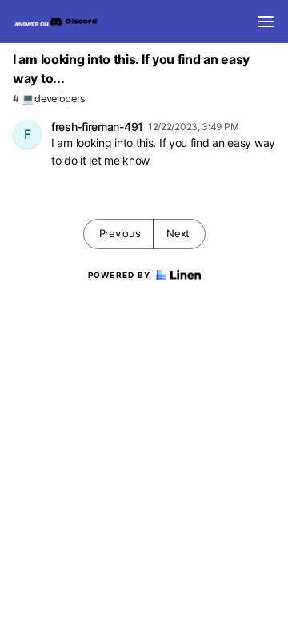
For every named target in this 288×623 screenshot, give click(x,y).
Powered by (119, 275)
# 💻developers (49, 99)
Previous (120, 233)
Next (178, 233)
